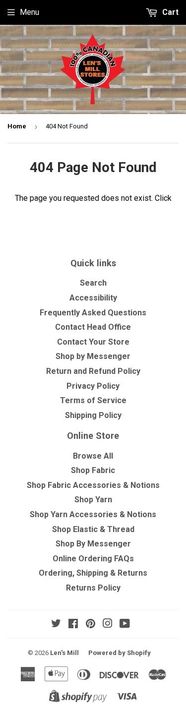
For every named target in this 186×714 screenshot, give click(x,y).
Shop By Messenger (93, 543)
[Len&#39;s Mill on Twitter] (56, 624)
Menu (29, 12)
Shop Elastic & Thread (93, 529)
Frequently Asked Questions (93, 312)
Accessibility (93, 297)
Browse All (93, 456)
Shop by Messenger (93, 356)
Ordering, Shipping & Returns (93, 573)
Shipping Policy (93, 415)
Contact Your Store (93, 342)
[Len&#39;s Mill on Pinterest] (90, 624)
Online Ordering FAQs (93, 558)
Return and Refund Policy (93, 371)
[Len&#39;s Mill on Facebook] (73, 624)
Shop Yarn (93, 499)
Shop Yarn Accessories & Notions (93, 514)
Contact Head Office (93, 327)
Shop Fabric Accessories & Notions (93, 485)
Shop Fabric (93, 470)
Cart (169, 12)
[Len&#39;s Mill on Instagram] (108, 624)
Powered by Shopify (119, 652)
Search (93, 283)
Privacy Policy (93, 386)
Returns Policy (93, 588)
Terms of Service (93, 400)
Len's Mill (64, 652)
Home (16, 126)
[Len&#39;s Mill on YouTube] (125, 624)
